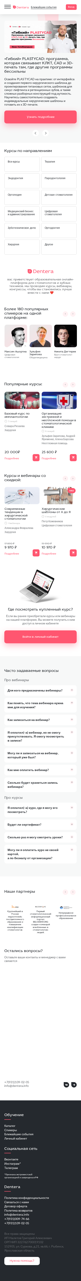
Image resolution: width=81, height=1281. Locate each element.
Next (45, 133)
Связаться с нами (16, 1202)
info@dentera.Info (16, 1214)
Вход (71, 7)
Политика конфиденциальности (26, 1198)
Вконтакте (11, 1159)
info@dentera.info (16, 1085)
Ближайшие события (44, 7)
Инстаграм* (12, 1163)
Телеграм (11, 1168)
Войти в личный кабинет (40, 637)
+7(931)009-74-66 (16, 1219)
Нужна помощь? (22, 1261)
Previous (35, 133)
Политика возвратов (18, 1210)
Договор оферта (15, 1206)
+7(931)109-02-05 (16, 1082)
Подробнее (12, 458)
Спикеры (10, 1130)
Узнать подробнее (40, 117)
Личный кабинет (15, 1138)
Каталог (9, 1125)
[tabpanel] (40, 78)
